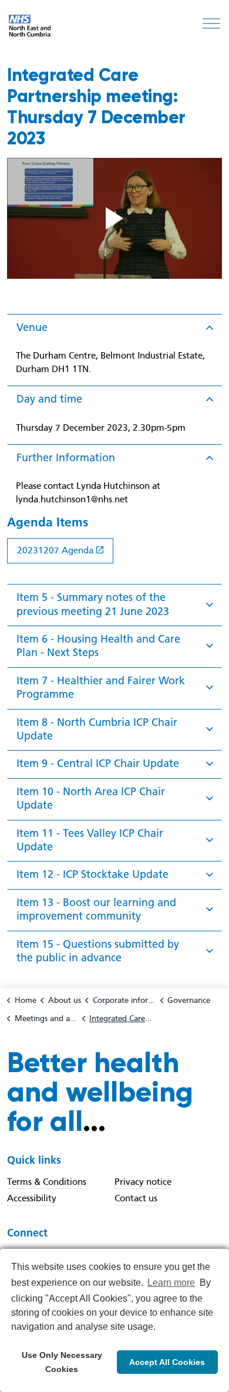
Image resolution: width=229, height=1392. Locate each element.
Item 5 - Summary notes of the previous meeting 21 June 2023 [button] (92, 603)
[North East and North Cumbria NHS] (30, 26)
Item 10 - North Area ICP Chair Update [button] (90, 798)
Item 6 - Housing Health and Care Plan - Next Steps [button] (98, 645)
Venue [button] (32, 327)
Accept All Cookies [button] (167, 1362)
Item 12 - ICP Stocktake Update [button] (92, 874)
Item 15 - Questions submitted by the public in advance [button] (97, 950)
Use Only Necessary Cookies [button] (62, 1362)
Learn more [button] (171, 1283)
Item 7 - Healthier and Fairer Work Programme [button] (100, 687)
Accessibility (31, 1198)
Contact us (135, 1198)
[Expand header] (211, 23)
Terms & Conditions (46, 1182)
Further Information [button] (65, 457)
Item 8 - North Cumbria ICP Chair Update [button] (96, 728)
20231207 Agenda (55, 550)
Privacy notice (142, 1182)
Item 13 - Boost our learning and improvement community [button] (96, 909)
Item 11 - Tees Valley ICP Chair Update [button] (89, 839)
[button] (114, 218)
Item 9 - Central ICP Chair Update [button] (97, 763)
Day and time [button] (49, 399)
